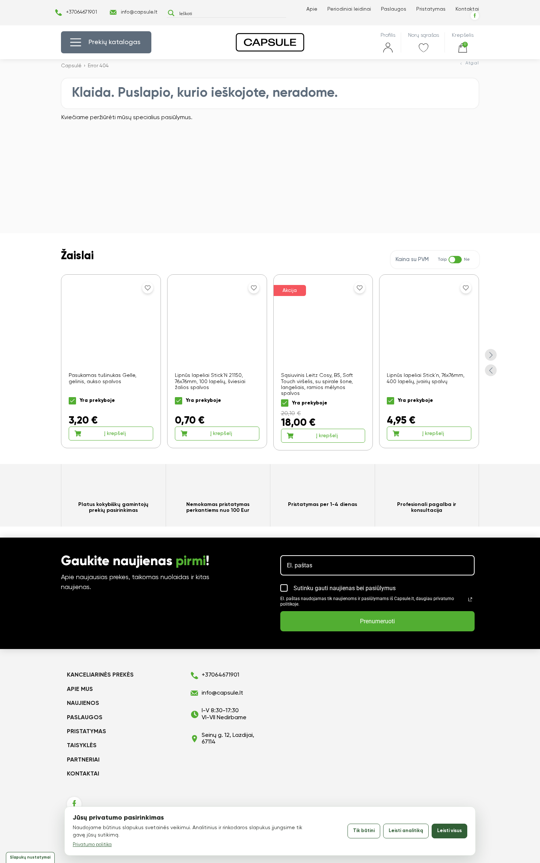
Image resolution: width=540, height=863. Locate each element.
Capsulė (71, 65)
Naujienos (83, 703)
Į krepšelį (115, 433)
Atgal (472, 63)
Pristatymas (431, 9)
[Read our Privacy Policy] (470, 599)
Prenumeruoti (377, 621)
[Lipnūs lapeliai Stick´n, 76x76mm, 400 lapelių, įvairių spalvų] (429, 361)
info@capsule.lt (139, 12)
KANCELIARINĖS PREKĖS (100, 675)
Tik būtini (364, 830)
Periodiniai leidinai (349, 9)
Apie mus (80, 689)
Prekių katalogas (114, 42)
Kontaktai (467, 9)
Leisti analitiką (406, 830)
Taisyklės (82, 746)
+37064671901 (81, 12)
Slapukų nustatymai (30, 857)
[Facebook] (475, 15)
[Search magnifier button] (171, 13)
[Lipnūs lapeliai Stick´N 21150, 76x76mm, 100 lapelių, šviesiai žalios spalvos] (217, 361)
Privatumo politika (92, 844)
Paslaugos (393, 9)
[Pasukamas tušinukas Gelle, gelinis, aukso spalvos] (111, 361)
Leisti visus (449, 830)
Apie (311, 9)
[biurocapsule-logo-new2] (270, 42)
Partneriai (83, 760)
